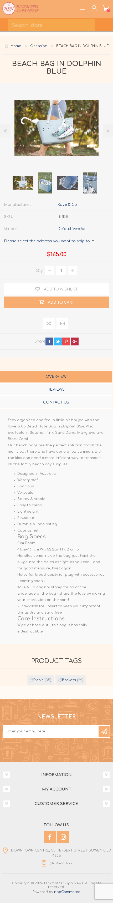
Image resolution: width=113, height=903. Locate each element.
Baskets (69, 680)
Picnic (39, 680)
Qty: (40, 271)
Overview (56, 377)
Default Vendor (72, 229)
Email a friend (62, 323)
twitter (58, 341)
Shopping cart (106, 8)
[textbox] (51, 25)
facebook (49, 341)
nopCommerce (67, 892)
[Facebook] (50, 837)
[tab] (56, 377)
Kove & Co (67, 205)
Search (105, 23)
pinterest (66, 341)
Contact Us (56, 402)
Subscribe (104, 731)
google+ (75, 341)
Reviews (56, 389)
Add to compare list (49, 323)
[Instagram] (63, 837)
